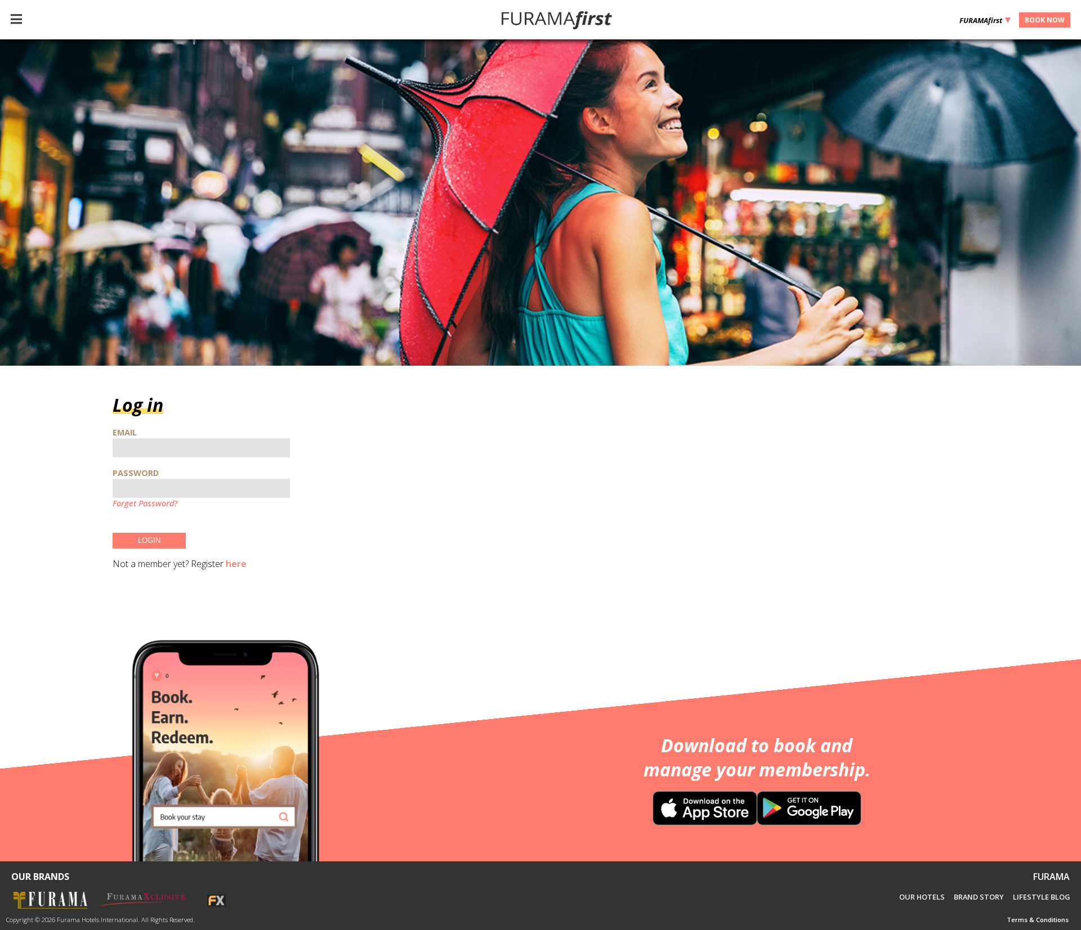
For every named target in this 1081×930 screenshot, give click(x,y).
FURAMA (1051, 876)
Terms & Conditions (1038, 919)
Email (125, 432)
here (236, 564)
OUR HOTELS (922, 897)
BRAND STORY (979, 897)
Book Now (1045, 20)
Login (149, 540)
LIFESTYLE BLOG (1041, 897)
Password (136, 473)
